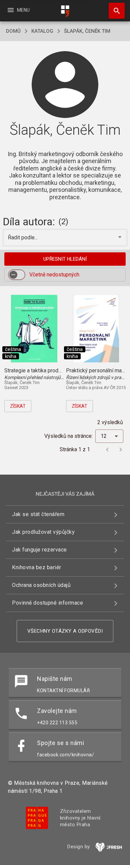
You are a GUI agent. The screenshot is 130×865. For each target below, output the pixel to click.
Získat (18, 406)
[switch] (16, 274)
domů (13, 31)
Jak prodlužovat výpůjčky (43, 532)
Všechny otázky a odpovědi (65, 631)
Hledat (114, 11)
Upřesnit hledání (65, 259)
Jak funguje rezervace (39, 549)
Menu (18, 10)
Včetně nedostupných (54, 274)
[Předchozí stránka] (107, 449)
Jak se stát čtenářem (38, 514)
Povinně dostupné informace (47, 603)
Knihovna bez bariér (36, 567)
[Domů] (65, 11)
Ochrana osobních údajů (41, 585)
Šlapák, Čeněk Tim (87, 31)
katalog (42, 31)
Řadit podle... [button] (23, 237)
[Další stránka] (120, 449)
